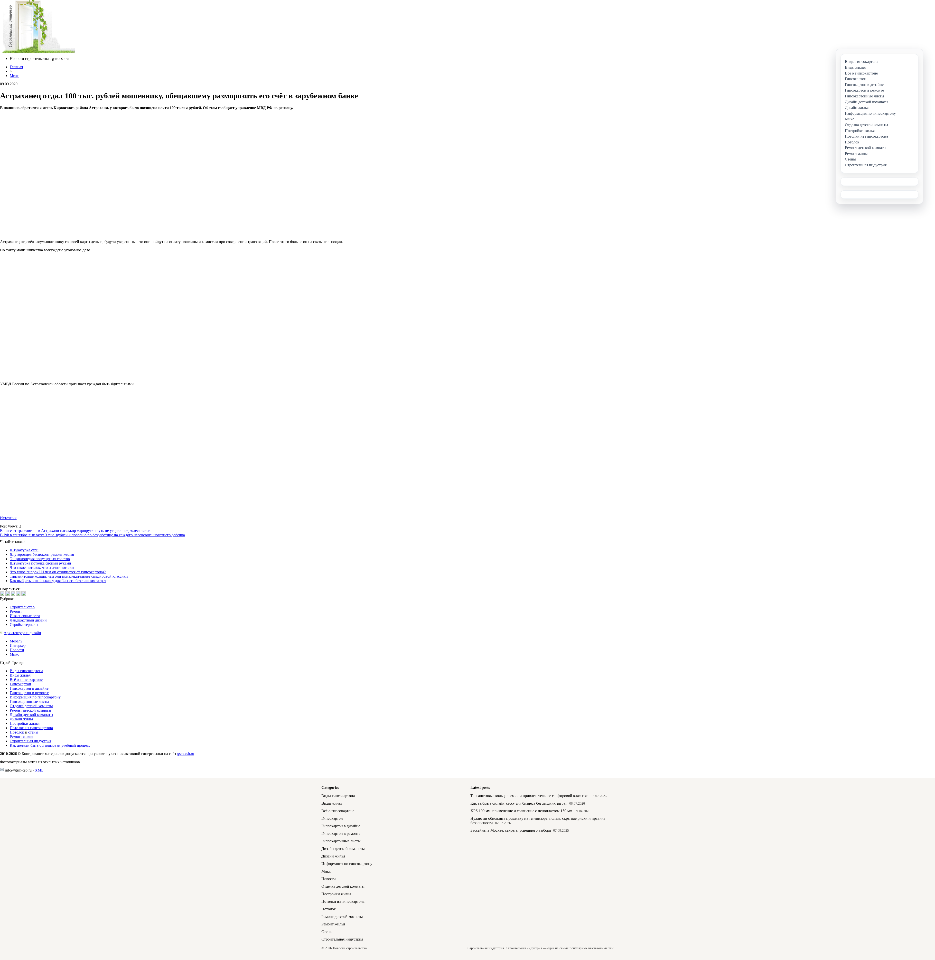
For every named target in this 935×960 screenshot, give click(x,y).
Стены (326, 932)
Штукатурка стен (24, 550)
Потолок (17, 732)
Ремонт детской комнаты (30, 710)
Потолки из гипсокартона (31, 728)
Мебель (16, 641)
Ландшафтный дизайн (28, 620)
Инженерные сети (25, 616)
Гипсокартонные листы (29, 701)
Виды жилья (20, 675)
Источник (8, 518)
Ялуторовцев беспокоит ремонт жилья (42, 554)
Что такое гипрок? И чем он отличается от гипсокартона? (58, 572)
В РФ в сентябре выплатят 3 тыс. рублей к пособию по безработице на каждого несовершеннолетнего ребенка (92, 535)
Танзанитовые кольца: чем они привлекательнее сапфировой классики (69, 576)
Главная (16, 67)
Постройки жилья (24, 723)
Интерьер (18, 645)
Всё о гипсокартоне (26, 680)
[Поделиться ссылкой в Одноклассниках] (23, 593)
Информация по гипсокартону (35, 697)
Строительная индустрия (30, 741)
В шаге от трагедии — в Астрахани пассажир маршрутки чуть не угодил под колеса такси (75, 530)
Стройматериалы (24, 624)
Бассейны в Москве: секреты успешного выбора (510, 830)
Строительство (22, 607)
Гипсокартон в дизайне (29, 688)
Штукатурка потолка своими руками (40, 563)
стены (33, 732)
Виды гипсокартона (26, 671)
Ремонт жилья (21, 736)
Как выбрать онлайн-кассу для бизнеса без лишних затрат (58, 581)
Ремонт (16, 611)
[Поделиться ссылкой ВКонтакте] (2, 593)
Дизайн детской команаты (31, 715)
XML (39, 770)
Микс (14, 76)
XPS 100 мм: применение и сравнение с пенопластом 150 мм (521, 811)
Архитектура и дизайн (22, 633)
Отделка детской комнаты (31, 706)
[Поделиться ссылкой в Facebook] (7, 593)
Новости (17, 650)
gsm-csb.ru (185, 754)
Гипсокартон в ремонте (29, 693)
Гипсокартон (20, 684)
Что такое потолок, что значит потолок (42, 567)
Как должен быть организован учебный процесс (50, 745)
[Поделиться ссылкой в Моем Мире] (18, 593)
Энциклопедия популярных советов (40, 559)
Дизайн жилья (21, 719)
